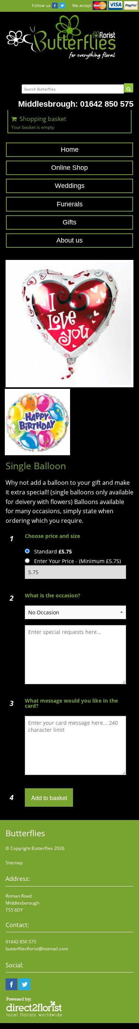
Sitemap (14, 863)
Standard (53, 551)
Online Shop (69, 167)
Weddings (70, 185)
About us (69, 240)
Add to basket (49, 797)
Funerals (70, 204)
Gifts (69, 222)
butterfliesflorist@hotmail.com (37, 949)
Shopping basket (43, 119)
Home (70, 149)
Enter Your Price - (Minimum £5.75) (77, 561)
